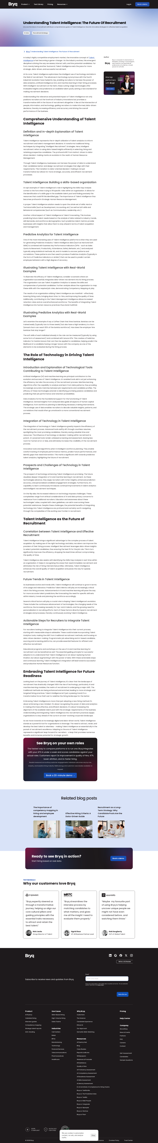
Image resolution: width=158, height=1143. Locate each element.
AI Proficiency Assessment (86, 1070)
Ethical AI (80, 1025)
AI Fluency (28, 1015)
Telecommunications (59, 1053)
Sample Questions (126, 1060)
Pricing (123, 1011)
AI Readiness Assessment (86, 1077)
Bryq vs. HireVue (82, 1111)
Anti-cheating (30, 1032)
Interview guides (31, 1022)
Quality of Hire (82, 1066)
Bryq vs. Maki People (84, 1101)
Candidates (124, 1057)
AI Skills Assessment (84, 1080)
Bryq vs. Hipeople (83, 1108)
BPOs (53, 1039)
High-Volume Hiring (58, 1018)
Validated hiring (30, 1018)
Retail (54, 1035)
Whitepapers (81, 1056)
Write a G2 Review (125, 962)
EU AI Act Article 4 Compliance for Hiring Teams (93, 1087)
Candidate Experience (85, 1022)
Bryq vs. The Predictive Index (86, 1094)
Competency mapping (33, 1025)
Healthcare (56, 1059)
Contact (122, 1046)
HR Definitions (81, 1063)
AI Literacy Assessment (85, 1083)
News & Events (125, 1032)
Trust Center (128, 1140)
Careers (123, 1043)
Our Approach (82, 1028)
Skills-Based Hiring (58, 1015)
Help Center (125, 1018)
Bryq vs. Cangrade (83, 1104)
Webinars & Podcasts (84, 1059)
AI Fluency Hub (82, 1042)
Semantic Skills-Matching (85, 1032)
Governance (99, 1140)
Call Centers (56, 1032)
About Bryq (123, 1029)
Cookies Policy (114, 1140)
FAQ (121, 1039)
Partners (123, 1036)
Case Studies (81, 1049)
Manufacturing (57, 1042)
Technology (56, 1046)
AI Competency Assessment (87, 1073)
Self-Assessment (126, 1053)
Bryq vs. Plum (81, 1114)
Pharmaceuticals (58, 1056)
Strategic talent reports (33, 1028)
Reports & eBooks (83, 1053)
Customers (81, 1015)
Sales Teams (56, 1022)
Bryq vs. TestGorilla (83, 1090)
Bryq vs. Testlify (82, 1097)
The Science (81, 1018)
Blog (28, 52)
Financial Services (58, 1049)
